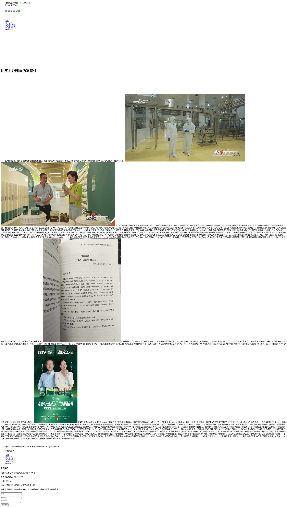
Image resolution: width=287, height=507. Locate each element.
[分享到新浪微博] (11, 11)
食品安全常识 (10, 25)
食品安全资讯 (10, 27)
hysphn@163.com (11, 5)
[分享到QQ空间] (9, 11)
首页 (7, 21)
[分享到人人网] (17, 11)
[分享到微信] (19, 11)
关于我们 (8, 23)
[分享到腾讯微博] (14, 11)
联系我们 (8, 29)
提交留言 (5, 505)
